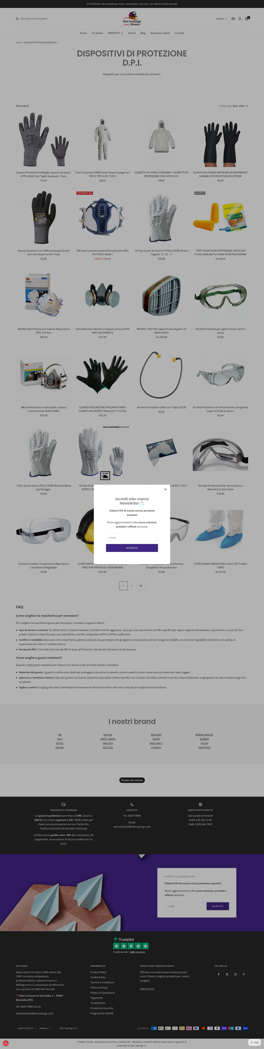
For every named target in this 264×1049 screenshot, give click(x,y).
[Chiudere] (165, 489)
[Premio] (6, 1043)
